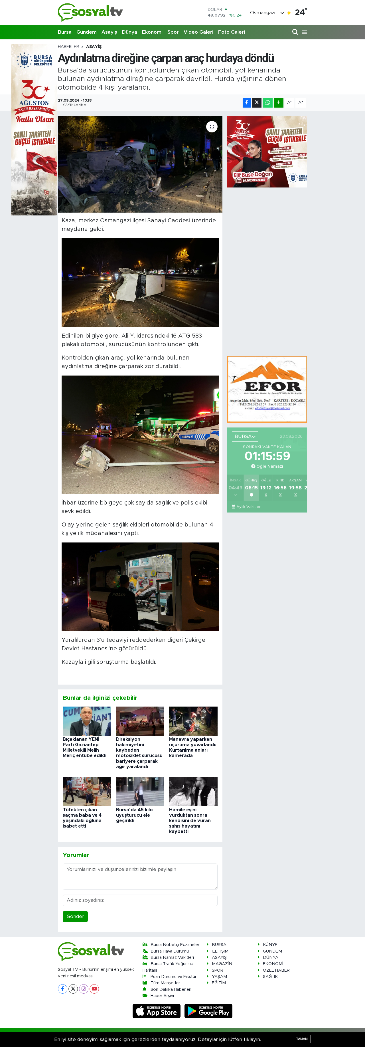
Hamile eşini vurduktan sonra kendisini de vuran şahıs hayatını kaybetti (190, 821)
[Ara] (295, 32)
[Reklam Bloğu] (267, 388)
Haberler (68, 47)
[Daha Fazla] (278, 103)
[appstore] (157, 1010)
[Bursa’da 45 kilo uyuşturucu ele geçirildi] (140, 791)
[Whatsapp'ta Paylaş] (268, 103)
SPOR (217, 970)
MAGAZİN (222, 964)
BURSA (219, 945)
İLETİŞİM (220, 951)
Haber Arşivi (162, 996)
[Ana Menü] (303, 32)
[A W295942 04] (140, 282)
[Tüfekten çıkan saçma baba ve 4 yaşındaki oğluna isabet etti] (87, 791)
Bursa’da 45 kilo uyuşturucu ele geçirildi (134, 815)
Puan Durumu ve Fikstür (173, 977)
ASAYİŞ (94, 47)
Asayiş (109, 32)
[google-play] (208, 1010)
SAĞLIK (270, 977)
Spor (173, 32)
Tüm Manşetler (165, 983)
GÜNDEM (272, 951)
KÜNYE (270, 945)
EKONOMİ (273, 964)
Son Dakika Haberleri (171, 989)
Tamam (302, 1038)
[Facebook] (62, 989)
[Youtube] (94, 989)
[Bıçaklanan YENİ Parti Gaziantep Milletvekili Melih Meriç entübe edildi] (87, 720)
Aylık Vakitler (248, 507)
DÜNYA (270, 957)
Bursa (65, 32)
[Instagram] (83, 989)
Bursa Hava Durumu (170, 951)
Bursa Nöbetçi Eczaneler (175, 945)
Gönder (75, 916)
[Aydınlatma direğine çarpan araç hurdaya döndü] (140, 164)
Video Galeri (198, 32)
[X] (73, 989)
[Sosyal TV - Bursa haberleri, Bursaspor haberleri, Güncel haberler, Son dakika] (90, 12)
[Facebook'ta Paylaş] (247, 103)
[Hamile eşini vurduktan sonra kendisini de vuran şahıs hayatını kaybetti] (193, 791)
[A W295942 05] (140, 586)
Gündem (86, 32)
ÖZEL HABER (276, 970)
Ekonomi (152, 32)
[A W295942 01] (140, 434)
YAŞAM (219, 977)
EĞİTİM (219, 983)
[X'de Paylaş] (256, 103)
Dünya (129, 32)
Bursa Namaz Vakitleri (172, 957)
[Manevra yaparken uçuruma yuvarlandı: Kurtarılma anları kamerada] (193, 720)
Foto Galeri (231, 32)
